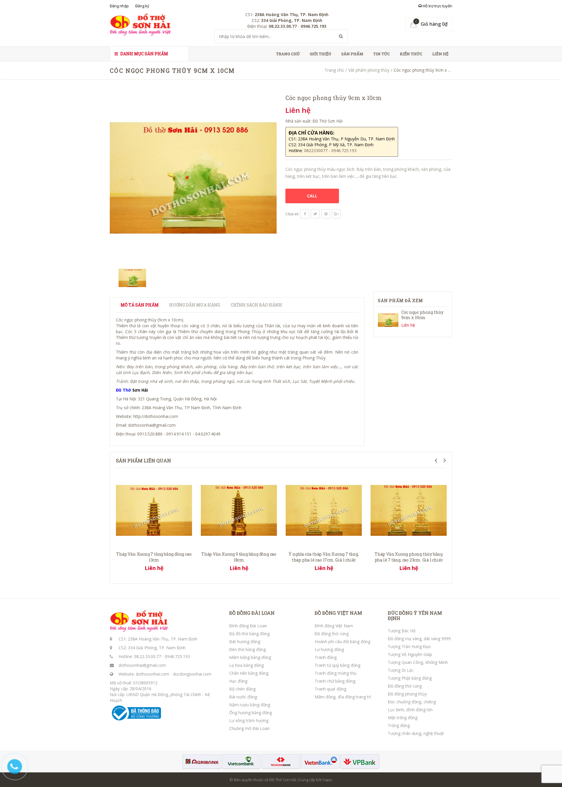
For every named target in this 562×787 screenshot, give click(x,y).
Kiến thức (411, 53)
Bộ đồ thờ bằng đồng (249, 633)
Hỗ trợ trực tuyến (437, 5)
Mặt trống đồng (402, 717)
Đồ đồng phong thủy (407, 694)
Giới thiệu (320, 53)
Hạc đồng (238, 681)
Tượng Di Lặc (401, 670)
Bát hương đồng (244, 641)
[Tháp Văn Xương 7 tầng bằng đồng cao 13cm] (154, 509)
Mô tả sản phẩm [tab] (140, 305)
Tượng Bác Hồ (401, 630)
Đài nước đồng (243, 697)
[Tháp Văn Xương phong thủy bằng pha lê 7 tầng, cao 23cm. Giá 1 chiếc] (409, 509)
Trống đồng (399, 725)
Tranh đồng (326, 657)
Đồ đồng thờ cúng (332, 633)
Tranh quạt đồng (330, 689)
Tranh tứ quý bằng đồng (337, 665)
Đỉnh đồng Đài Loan (248, 625)
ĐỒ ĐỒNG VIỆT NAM (338, 613)
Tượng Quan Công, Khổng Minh (418, 662)
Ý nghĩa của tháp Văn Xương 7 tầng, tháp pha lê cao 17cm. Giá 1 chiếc (324, 557)
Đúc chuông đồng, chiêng (412, 702)
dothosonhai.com (152, 674)
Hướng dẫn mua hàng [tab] (194, 305)
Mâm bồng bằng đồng (250, 657)
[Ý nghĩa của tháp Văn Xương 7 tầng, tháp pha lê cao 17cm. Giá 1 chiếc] (324, 509)
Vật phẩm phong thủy (368, 70)
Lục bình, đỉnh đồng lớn (410, 709)
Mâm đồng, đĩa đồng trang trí (343, 697)
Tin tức (381, 53)
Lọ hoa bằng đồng (246, 665)
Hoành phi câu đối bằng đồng (342, 641)
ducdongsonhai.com (192, 674)
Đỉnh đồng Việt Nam (334, 625)
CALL (312, 196)
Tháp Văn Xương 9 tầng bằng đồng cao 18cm (238, 557)
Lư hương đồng (329, 649)
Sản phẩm (352, 53)
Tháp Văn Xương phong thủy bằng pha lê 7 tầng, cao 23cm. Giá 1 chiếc (409, 557)
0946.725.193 (177, 656)
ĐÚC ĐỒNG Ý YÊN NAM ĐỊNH (415, 615)
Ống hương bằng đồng (250, 712)
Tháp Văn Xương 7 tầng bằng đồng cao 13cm (153, 557)
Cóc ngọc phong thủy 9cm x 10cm (422, 314)
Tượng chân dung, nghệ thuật (416, 733)
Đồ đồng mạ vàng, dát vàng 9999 (419, 638)
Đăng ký (142, 5)
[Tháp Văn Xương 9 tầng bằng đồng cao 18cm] (239, 509)
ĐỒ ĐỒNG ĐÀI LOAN (252, 613)
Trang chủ (288, 53)
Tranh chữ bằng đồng (335, 681)
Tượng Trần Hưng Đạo (409, 646)
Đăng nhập (119, 5)
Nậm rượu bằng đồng (249, 704)
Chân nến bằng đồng (248, 673)
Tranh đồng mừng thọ (335, 673)
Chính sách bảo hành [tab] (256, 305)
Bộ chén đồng (242, 689)
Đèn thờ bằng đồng (247, 649)
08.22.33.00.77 (147, 656)
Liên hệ (440, 53)
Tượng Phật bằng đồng (410, 678)
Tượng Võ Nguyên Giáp (410, 654)
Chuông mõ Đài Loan (249, 728)
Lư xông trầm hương (248, 720)
